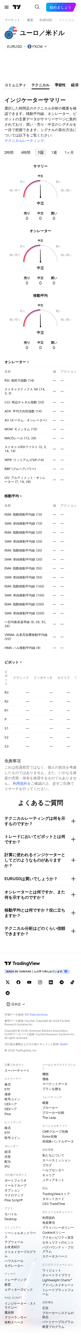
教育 (7, 1284)
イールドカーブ (15, 1185)
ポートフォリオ (15, 1180)
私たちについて (53, 1155)
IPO (7, 1166)
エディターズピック (18, 1289)
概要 (45, 1103)
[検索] (37, 7)
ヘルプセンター (53, 1170)
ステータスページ (55, 1256)
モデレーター (13, 1266)
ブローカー (50, 1108)
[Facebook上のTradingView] (18, 982)
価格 (45, 1079)
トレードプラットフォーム (58, 1292)
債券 (7, 1094)
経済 (7, 1152)
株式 (7, 1084)
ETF (7, 1089)
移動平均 (11, 496)
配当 (7, 1161)
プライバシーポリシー (58, 1227)
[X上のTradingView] (7, 982)
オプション (12, 1190)
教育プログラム (53, 1327)
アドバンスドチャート (58, 1285)
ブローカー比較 (53, 1112)
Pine (7, 1114)
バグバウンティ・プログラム (58, 1249)
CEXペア (10, 1104)
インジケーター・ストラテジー (20, 1305)
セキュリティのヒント (58, 1242)
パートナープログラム (58, 1322)
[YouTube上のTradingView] (29, 982)
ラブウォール (13, 1242)
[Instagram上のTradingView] (40, 982)
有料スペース (13, 1322)
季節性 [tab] (60, 85)
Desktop (10, 1219)
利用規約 (20, 783)
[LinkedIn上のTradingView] (51, 982)
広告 (45, 1308)
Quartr (64, 1044)
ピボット (11, 662)
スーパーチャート (17, 1070)
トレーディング (15, 1279)
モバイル (10, 1214)
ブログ (47, 1165)
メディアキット (53, 1180)
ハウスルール (13, 1261)
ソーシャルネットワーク (20, 1235)
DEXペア (10, 1109)
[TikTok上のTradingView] (72, 982)
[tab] (8, 152)
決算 (7, 1156)
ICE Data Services (36, 1014)
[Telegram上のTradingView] (61, 982)
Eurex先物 (49, 1136)
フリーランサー (15, 1317)
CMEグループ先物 (55, 1131)
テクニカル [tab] (41, 85)
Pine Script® (13, 1200)
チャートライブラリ (56, 1275)
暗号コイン (12, 1099)
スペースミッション (56, 1160)
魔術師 (9, 1312)
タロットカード (53, 1199)
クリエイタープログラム (20, 1254)
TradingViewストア (56, 1194)
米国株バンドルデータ (58, 1141)
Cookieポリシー (53, 1232)
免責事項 (48, 1222)
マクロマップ (13, 1195)
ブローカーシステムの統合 (58, 1315)
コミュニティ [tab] (15, 85)
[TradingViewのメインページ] (17, 7)
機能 (45, 1074)
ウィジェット (51, 1270)
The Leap (49, 1117)
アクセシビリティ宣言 (58, 1237)
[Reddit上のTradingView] (7, 993)
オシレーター (15, 362)
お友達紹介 (12, 1247)
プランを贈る (51, 1089)
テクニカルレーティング (24, 140)
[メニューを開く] (6, 7)
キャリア (48, 1175)
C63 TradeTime (53, 1204)
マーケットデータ (55, 1084)
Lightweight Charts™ (57, 1280)
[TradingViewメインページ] (22, 963)
